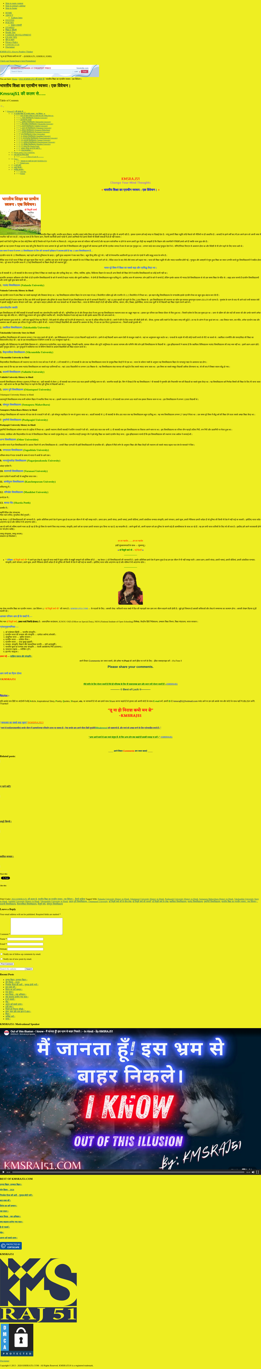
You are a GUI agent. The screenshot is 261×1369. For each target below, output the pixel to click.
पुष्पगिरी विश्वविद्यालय (212, 901)
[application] (130, 1101)
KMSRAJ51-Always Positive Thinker (16, 52)
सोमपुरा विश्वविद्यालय (55, 904)
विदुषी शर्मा (42, 904)
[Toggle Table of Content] (2, 107)
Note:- (16, 159)
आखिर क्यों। (10, 1016)
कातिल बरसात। (19, 169)
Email (3, 944)
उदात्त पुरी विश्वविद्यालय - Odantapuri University (88, 901)
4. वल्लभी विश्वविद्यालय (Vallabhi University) (34, 126)
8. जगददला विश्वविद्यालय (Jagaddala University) (36, 136)
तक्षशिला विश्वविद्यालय (177, 901)
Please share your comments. (24, 152)
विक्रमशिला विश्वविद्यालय (27, 904)
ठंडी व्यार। (9, 1006)
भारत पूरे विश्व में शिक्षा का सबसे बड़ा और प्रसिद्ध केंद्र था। (37, 116)
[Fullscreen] (257, 1172)
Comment (5, 934)
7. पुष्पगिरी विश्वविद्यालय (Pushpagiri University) (35, 132)
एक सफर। (9, 992)
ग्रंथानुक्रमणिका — (27, 150)
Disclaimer (4, 1361)
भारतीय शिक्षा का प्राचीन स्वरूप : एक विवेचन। (56, 899)
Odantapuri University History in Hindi (147, 899)
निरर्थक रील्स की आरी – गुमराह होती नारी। (22, 984)
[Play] (3, 1172)
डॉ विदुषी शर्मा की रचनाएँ (141, 901)
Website (3, 949)
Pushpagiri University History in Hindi (181, 899)
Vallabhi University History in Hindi (23, 901)
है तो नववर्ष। (10, 999)
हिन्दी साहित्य (80, 899)
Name (3, 939)
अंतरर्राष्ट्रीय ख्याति (26, 120)
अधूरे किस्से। (18, 167)
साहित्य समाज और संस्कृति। (21, 656)
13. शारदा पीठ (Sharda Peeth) (30, 146)
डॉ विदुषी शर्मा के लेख (160, 901)
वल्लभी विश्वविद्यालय (8, 904)
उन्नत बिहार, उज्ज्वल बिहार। (16, 980)
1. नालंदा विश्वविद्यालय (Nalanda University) (33, 118)
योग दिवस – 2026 (12, 982)
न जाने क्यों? (17, 165)
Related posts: (24, 163)
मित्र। (8, 1014)
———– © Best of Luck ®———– (32, 157)
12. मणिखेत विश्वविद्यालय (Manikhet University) (36, 144)
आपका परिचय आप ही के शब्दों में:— (31, 148)
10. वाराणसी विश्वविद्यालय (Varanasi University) (35, 140)
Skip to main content (14, 3)
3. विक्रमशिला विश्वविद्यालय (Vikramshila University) (36, 124)
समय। (8, 1019)
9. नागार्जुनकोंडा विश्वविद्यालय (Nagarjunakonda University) (39, 138)
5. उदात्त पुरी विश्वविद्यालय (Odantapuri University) (35, 128)
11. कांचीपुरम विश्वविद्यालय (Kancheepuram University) (38, 142)
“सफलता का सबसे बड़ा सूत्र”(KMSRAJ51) (33, 161)
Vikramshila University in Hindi (54, 901)
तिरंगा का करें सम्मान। (14, 989)
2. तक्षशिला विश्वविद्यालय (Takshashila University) (35, 122)
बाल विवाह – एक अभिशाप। (16, 994)
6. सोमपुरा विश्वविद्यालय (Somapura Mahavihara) (35, 130)
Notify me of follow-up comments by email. (22, 954)
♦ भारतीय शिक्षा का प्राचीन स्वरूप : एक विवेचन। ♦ (29, 114)
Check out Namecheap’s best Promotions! (18, 61)
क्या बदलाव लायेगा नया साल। (17, 997)
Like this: (23, 172)
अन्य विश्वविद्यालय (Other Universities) (33, 134)
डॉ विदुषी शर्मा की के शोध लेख (120, 901)
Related (22, 174)
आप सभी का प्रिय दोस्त (21, 155)
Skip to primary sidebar (15, 6)
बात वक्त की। (10, 987)
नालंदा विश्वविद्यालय (195, 901)
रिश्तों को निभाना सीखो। (14, 1009)
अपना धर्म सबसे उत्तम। (14, 1004)
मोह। (7, 1002)
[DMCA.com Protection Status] (17, 1356)
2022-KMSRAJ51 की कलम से (24, 899)
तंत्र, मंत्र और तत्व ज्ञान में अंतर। (18, 1011)
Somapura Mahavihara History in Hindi (216, 899)
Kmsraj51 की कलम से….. (16, 111)
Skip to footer (11, 8)
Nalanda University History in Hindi (113, 899)
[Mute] (253, 1172)
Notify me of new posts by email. (17, 959)
